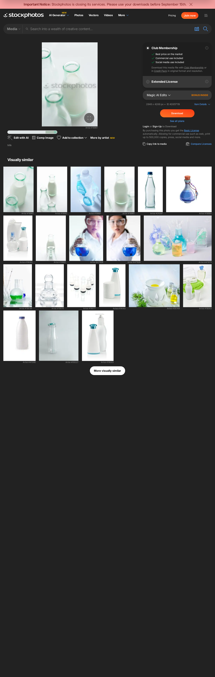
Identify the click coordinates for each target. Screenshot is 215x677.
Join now (190, 15)
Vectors (94, 15)
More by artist (102, 137)
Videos (108, 15)
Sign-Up (157, 126)
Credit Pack (160, 70)
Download (177, 113)
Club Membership (194, 67)
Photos (78, 15)
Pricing (172, 15)
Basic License (191, 130)
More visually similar (107, 370)
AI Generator (57, 15)
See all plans (177, 121)
